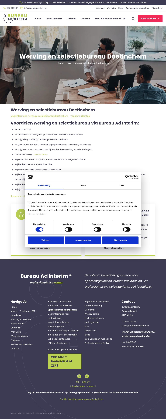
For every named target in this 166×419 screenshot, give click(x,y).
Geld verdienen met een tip (99, 338)
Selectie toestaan (83, 240)
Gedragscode (92, 322)
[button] (83, 2)
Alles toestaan (120, 240)
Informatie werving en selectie (63, 330)
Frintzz (58, 282)
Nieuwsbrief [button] (157, 8)
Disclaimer (90, 309)
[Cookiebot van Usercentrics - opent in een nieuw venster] (127, 177)
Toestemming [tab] (44, 185)
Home (14, 306)
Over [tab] (122, 185)
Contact (15, 348)
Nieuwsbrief (90, 330)
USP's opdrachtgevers (59, 338)
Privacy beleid (92, 313)
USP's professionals (57, 343)
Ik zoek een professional (60, 305)
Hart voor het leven (94, 318)
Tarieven (15, 340)
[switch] (68, 229)
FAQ (87, 326)
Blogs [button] (120, 8)
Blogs (87, 334)
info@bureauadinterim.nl (136, 325)
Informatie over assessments (62, 334)
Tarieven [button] (71, 18)
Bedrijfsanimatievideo (21, 344)
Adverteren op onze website (62, 349)
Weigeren (46, 240)
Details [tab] (83, 185)
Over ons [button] (100, 8)
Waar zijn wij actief (20, 336)
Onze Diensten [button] (54, 18)
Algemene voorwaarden (97, 301)
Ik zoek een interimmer (22, 196)
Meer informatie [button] (39, 248)
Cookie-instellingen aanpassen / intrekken (81, 399)
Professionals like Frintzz (97, 343)
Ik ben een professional (59, 301)
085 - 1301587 (130, 321)
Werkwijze (16, 331)
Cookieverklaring (93, 305)
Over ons (15, 327)
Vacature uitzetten (80, 115)
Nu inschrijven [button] (149, 18)
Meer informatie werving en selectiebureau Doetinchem (39, 115)
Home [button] (38, 18)
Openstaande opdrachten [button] (138, 8)
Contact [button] (85, 18)
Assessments (17, 323)
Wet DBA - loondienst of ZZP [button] (110, 18)
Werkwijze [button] (111, 8)
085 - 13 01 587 (83, 382)
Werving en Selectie (21, 319)
